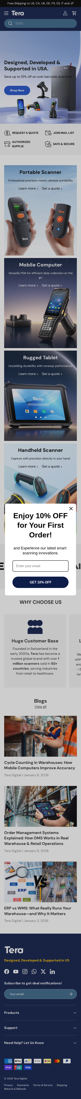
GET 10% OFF (41, 582)
